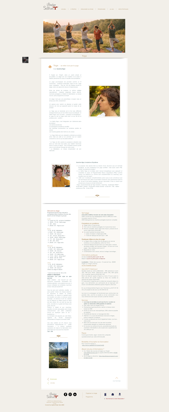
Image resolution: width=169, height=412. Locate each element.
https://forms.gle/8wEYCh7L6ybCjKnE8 (93, 345)
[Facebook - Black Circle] (65, 394)
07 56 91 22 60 (88, 358)
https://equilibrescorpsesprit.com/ (108, 356)
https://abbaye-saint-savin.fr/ (96, 248)
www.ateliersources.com (91, 352)
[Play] (25, 60)
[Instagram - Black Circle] (70, 394)
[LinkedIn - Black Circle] (75, 394)
